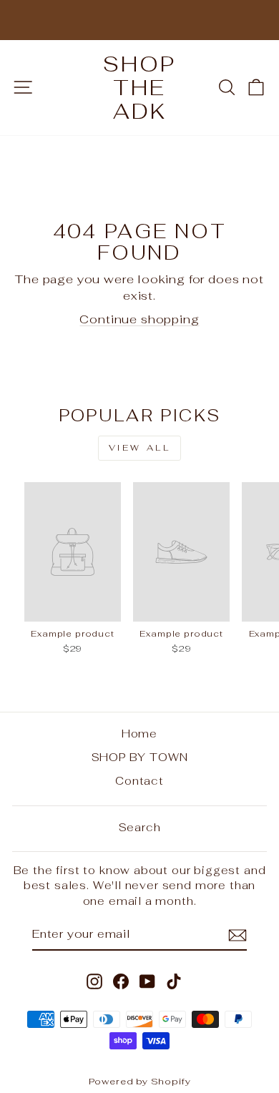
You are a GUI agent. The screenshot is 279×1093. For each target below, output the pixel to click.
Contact (139, 781)
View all (140, 448)
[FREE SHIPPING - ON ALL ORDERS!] (139, 20)
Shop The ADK (139, 87)
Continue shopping (139, 319)
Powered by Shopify (140, 1081)
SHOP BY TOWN (140, 757)
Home (139, 733)
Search (140, 827)
